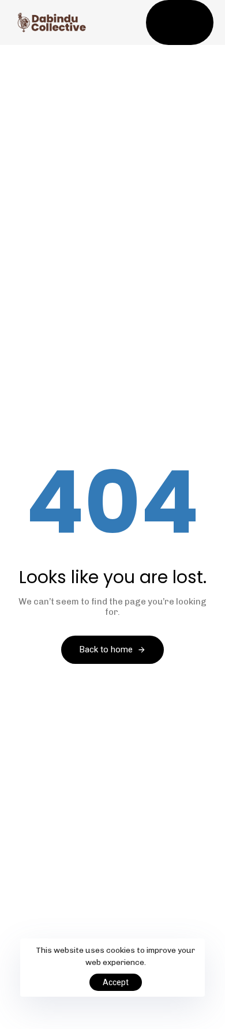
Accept (116, 982)
